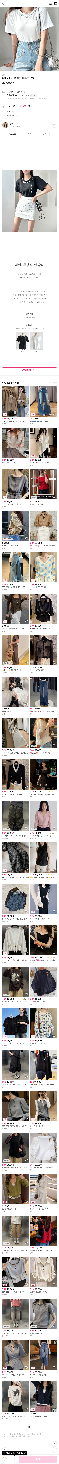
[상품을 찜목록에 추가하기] (26, 414)
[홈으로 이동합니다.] (50, 3)
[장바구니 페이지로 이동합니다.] (55, 3)
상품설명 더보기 (27, 370)
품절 (38, 1459)
